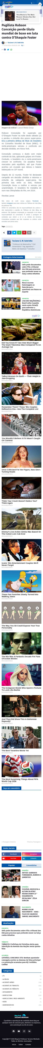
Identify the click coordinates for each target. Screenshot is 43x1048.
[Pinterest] (24, 232)
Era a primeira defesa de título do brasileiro (21, 141)
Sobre (21, 1044)
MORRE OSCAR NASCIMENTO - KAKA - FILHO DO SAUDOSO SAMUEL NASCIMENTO (30, 912)
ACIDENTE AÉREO (22, 982)
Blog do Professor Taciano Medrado (27, 1039)
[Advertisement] (21, 77)
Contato (28, 1044)
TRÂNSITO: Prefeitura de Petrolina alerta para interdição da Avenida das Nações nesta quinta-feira (21, 946)
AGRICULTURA (22, 995)
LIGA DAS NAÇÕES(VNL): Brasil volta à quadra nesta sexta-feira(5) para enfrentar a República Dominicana (31, 305)
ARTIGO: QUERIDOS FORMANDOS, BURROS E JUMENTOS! (31, 875)
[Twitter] (8, 50)
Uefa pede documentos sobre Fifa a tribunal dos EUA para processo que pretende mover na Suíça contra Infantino (31, 269)
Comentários (31, 865)
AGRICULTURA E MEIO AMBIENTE (22, 998)
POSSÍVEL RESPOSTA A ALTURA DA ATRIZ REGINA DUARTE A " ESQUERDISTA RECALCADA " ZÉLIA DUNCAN (31, 895)
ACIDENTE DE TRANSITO (22, 986)
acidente (22, 979)
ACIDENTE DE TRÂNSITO (22, 989)
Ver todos (38, 257)
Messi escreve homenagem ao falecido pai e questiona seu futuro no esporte (31, 287)
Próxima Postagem (33, 842)
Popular (11, 865)
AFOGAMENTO (22, 992)
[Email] (29, 232)
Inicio (14, 1044)
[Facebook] (5, 50)
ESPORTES (9, 226)
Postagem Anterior (9, 842)
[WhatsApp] (11, 50)
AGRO (22, 1002)
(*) (22, 976)
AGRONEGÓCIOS (22, 1005)
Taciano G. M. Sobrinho (22, 241)
